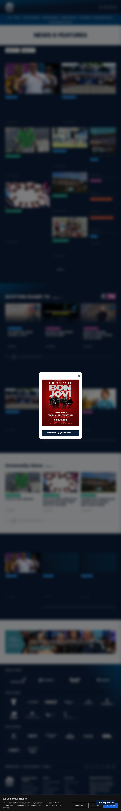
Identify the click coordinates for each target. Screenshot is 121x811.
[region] (60, 803)
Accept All (111, 805)
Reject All (95, 805)
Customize (79, 805)
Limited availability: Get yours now (58, 433)
